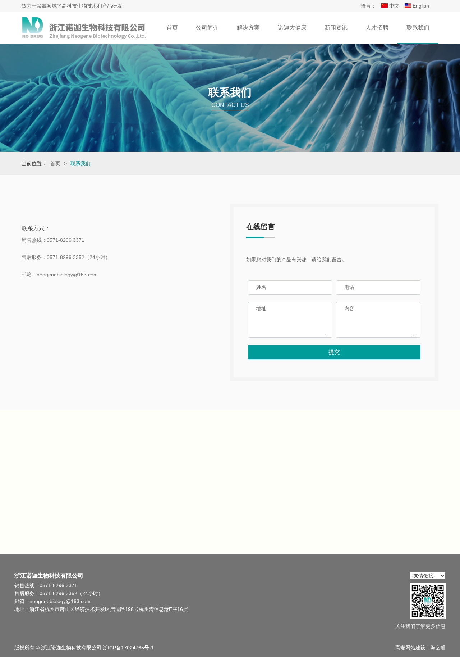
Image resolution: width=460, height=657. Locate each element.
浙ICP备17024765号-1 (128, 648)
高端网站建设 (410, 648)
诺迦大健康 (292, 27)
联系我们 (417, 27)
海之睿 (438, 648)
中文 (393, 6)
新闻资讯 (336, 27)
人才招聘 (376, 27)
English (420, 6)
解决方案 (248, 27)
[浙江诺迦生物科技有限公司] (84, 27)
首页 (172, 27)
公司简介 (207, 27)
